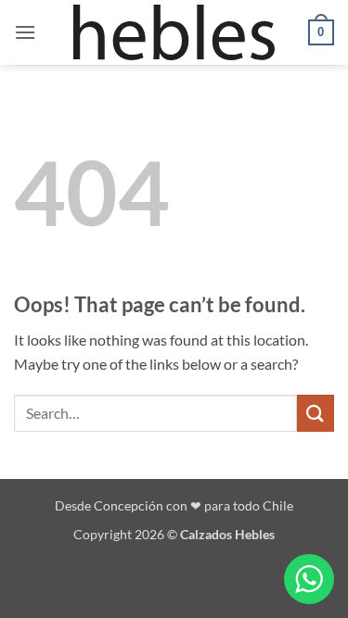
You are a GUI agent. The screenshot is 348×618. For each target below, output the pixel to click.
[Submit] (315, 413)
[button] (25, 32)
